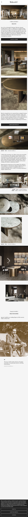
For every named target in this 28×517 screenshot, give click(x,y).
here (9, 505)
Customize (14, 515)
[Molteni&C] (14, 2)
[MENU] (2, 2)
